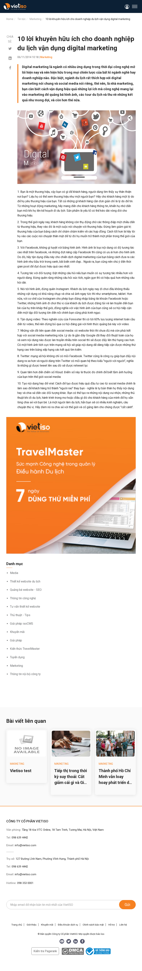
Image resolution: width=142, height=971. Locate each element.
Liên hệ (123, 924)
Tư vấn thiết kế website (25, 606)
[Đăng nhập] (127, 6)
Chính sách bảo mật (93, 924)
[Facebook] (10, 68)
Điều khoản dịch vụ (68, 924)
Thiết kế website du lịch (25, 581)
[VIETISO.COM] (15, 6)
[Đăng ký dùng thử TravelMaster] (71, 485)
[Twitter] (10, 49)
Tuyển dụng (17, 657)
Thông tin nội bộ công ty (25, 674)
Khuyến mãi (17, 632)
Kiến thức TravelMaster (25, 648)
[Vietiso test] (26, 744)
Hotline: (19, 883)
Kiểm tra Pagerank (45, 951)
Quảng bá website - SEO (26, 590)
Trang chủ (16, 924)
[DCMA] (73, 951)
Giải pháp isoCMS (21, 623)
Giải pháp (16, 640)
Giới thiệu (31, 924)
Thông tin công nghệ (23, 598)
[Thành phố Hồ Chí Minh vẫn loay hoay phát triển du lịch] (115, 744)
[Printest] (10, 58)
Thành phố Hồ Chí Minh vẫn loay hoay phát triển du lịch (115, 777)
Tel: (17, 837)
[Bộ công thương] (98, 951)
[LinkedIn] (75, 941)
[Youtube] (62, 941)
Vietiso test (20, 770)
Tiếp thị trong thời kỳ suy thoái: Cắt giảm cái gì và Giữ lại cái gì (70, 777)
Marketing (16, 665)
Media (14, 573)
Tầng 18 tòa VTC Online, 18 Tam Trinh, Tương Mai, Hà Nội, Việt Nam (63, 829)
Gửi (127, 904)
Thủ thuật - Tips (20, 615)
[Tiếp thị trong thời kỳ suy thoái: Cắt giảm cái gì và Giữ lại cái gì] (71, 744)
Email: (21, 845)
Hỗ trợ (111, 924)
